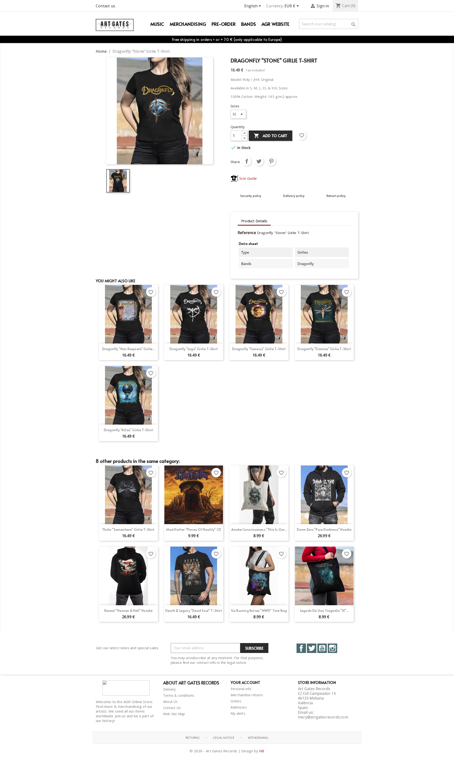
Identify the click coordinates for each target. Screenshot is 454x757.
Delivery (169, 689)
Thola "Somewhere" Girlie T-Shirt (128, 529)
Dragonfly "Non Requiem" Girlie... (128, 349)
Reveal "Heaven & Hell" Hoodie (128, 610)
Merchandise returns (247, 695)
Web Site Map (174, 714)
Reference (247, 232)
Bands (248, 24)
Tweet (259, 161)
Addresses (239, 707)
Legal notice (223, 737)
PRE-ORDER (224, 24)
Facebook (301, 648)
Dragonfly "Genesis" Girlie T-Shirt (259, 349)
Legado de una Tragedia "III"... (324, 610)
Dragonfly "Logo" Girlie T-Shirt (194, 349)
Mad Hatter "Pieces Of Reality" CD (193, 529)
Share (246, 161)
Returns (193, 737)
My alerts (238, 713)
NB (261, 750)
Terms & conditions (178, 695)
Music (157, 24)
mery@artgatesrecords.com (323, 717)
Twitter (311, 648)
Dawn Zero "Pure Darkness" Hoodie (324, 529)
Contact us (105, 6)
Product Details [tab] (254, 220)
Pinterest (271, 161)
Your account (245, 682)
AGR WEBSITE (275, 24)
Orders (236, 701)
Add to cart (270, 136)
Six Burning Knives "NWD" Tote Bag (259, 610)
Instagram (332, 648)
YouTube (322, 648)
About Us (170, 701)
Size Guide (247, 178)
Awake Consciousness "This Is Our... (259, 529)
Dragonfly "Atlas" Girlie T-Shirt (128, 430)
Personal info (241, 689)
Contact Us (172, 707)
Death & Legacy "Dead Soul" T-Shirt (193, 610)
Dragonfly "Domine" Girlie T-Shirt (324, 349)
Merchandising (188, 24)
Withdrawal (258, 737)
